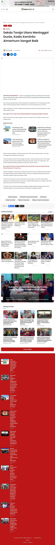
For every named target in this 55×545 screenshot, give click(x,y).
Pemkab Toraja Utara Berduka (29, 197)
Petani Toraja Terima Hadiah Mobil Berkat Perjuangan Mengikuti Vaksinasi (28, 114)
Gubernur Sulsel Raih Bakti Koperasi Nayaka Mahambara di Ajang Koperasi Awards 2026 (10, 339)
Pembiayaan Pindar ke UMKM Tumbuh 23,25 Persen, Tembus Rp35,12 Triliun (43, 322)
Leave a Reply (27, 349)
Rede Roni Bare (11, 200)
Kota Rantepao (13, 197)
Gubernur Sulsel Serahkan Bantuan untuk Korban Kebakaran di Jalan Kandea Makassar (27, 289)
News (9, 22)
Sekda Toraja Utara (24, 200)
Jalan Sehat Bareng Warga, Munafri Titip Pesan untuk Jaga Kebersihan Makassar (13, 401)
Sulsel (10, 25)
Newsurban (8, 50)
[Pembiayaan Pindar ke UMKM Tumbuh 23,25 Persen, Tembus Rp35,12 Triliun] (44, 314)
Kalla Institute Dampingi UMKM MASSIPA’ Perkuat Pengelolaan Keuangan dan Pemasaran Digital (44, 339)
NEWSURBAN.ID (14, 95)
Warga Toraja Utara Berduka (41, 200)
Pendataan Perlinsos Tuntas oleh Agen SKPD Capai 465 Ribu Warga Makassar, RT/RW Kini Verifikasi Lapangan (13, 491)
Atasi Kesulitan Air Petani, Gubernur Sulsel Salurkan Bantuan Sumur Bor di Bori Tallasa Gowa (13, 472)
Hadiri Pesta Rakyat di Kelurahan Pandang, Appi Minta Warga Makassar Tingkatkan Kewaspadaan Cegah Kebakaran (44, 143)
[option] (27, 288)
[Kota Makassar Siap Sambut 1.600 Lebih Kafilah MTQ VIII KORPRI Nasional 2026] (7, 129)
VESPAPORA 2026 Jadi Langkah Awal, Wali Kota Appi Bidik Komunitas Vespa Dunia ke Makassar (13, 437)
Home (5, 22)
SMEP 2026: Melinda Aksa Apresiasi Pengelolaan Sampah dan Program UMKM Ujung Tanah (13, 524)
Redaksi (27, 540)
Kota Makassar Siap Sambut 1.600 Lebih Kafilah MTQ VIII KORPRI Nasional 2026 (13, 365)
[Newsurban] (27, 9)
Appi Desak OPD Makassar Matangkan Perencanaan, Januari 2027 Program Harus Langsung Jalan (27, 339)
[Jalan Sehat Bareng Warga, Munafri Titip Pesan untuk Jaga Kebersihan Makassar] (7, 141)
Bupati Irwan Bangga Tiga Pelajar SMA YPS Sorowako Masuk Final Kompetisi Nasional (27, 322)
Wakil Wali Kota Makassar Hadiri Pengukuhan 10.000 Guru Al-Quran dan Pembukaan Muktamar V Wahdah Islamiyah (44, 131)
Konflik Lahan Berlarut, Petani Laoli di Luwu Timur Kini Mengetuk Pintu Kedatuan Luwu (10, 322)
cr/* (40, 188)
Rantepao (41, 97)
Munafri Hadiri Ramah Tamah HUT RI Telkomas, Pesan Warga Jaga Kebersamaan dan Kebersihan (13, 454)
